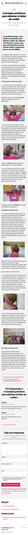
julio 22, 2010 (22, 22)
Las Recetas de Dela (11, 22)
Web (2, 470)
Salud (14, 9)
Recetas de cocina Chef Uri (11, 509)
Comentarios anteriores (9, 424)
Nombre (4, 457)
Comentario (4, 443)
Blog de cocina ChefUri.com (14, 3)
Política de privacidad (6, 532)
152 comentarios (15, 25)
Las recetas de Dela (8, 506)
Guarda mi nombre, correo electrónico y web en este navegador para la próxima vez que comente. (14, 479)
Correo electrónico (6, 464)
